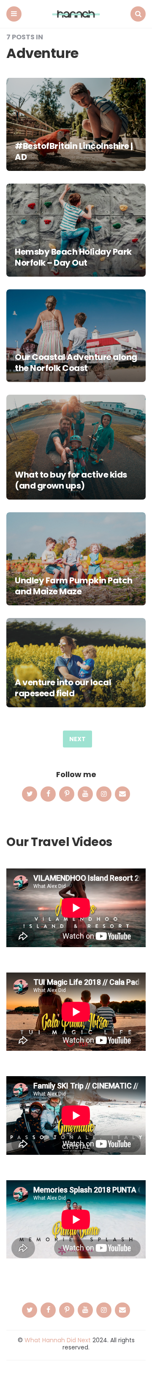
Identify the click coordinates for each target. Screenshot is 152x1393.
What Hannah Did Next (57, 1340)
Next (77, 739)
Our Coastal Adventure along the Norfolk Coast (76, 362)
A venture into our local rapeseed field (63, 687)
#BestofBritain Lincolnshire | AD (74, 151)
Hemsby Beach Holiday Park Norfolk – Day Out (73, 257)
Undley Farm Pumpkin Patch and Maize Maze (74, 585)
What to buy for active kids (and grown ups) (71, 480)
